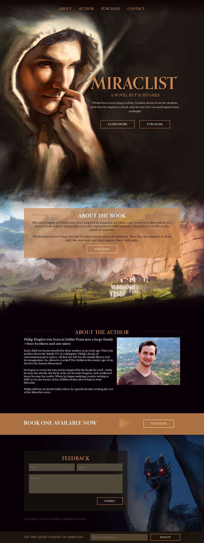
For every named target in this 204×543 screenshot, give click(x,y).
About (65, 9)
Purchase (110, 9)
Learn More (117, 124)
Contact (136, 9)
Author (86, 9)
